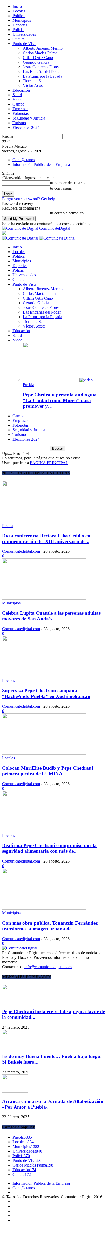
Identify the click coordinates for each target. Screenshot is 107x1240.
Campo (18, 104)
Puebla (28, 384)
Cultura (18, 39)
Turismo (19, 123)
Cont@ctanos (23, 160)
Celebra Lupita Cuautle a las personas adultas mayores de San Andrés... (51, 615)
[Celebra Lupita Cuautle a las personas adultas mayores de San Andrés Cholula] (44, 598)
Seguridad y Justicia (28, 118)
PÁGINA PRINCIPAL (49, 463)
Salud (17, 95)
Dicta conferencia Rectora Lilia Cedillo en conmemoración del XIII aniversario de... (46, 538)
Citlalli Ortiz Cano (38, 57)
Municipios (21, 20)
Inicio (17, 6)
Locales (18, 11)
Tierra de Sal (33, 81)
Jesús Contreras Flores (41, 67)
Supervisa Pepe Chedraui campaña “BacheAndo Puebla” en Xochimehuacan (46, 693)
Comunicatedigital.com (21, 551)
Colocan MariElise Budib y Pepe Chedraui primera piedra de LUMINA (47, 770)
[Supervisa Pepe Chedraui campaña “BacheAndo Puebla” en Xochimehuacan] (44, 676)
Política (18, 15)
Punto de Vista (24, 43)
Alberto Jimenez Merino (43, 48)
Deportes (19, 25)
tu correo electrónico (67, 213)
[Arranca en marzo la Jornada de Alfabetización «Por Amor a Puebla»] (15, 1091)
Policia (18, 29)
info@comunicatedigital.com (48, 966)
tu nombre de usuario (67, 183)
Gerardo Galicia (36, 62)
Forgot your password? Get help (28, 199)
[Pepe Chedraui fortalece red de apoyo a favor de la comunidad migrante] (15, 1001)
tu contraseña (61, 188)
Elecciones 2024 (25, 127)
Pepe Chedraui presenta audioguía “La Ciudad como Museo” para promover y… (60, 400)
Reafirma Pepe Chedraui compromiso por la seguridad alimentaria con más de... (49, 848)
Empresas (20, 109)
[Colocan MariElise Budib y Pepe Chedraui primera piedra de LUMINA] (44, 753)
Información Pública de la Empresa (41, 164)
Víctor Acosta (34, 85)
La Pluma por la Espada (42, 76)
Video (17, 99)
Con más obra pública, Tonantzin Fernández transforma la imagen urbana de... (50, 925)
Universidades (24, 34)
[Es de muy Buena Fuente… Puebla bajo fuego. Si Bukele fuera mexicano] (15, 1046)
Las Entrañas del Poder (42, 71)
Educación (21, 90)
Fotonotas (20, 113)
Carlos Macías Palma (40, 53)
